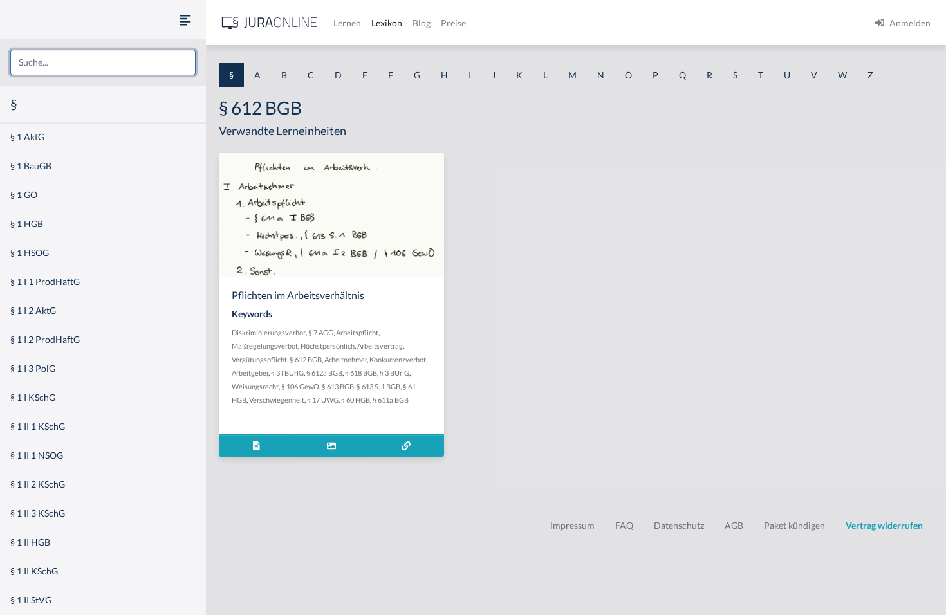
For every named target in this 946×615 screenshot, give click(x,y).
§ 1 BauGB (30, 165)
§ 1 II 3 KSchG (37, 513)
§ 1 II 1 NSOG (36, 455)
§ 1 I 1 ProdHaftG (45, 281)
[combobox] (103, 62)
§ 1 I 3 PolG (32, 368)
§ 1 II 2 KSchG (37, 484)
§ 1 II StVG (30, 599)
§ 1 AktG (27, 136)
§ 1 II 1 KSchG (37, 426)
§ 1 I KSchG (32, 397)
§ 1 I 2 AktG (33, 310)
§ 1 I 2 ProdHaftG (45, 339)
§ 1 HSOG (29, 252)
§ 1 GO (23, 194)
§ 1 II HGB (30, 542)
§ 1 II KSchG (34, 570)
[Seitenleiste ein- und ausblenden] (185, 19)
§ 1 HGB (26, 223)
